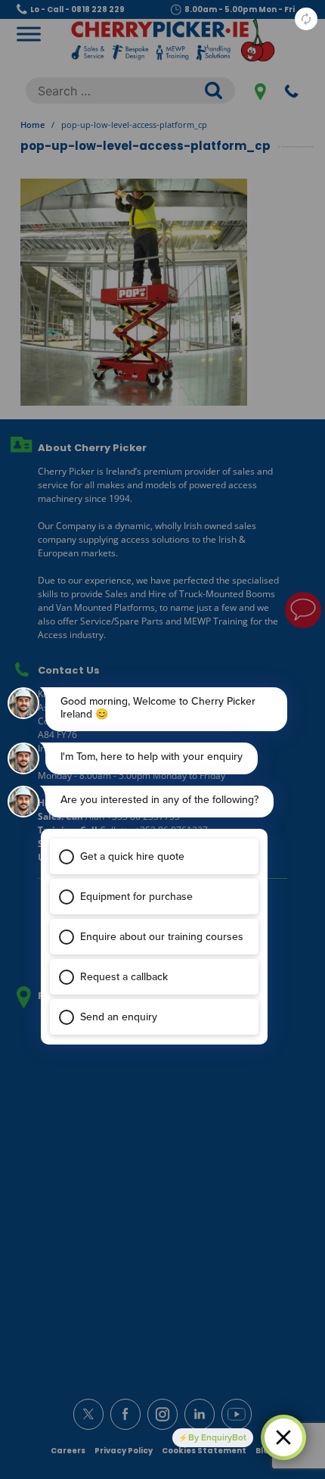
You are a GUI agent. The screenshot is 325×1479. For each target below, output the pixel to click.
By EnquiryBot (217, 1437)
